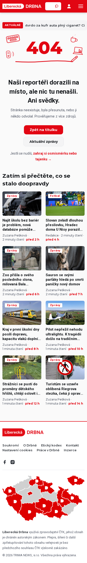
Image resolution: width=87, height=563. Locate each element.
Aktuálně (13, 25)
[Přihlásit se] (69, 6)
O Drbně (30, 445)
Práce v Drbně (48, 450)
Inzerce (70, 450)
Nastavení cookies (17, 450)
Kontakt (72, 445)
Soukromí (10, 445)
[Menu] (81, 6)
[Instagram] (12, 462)
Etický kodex (51, 445)
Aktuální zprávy (43, 141)
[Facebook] (4, 462)
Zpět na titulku (43, 130)
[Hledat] (57, 6)
